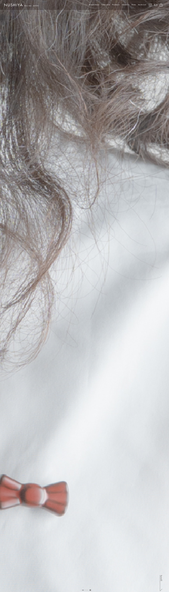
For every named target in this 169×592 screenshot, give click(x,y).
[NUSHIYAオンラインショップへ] (161, 5)
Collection (105, 5)
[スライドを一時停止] (90, 590)
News (134, 5)
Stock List (142, 5)
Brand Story (94, 5)
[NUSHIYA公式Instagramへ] (150, 5)
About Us (125, 5)
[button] (81, 590)
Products (116, 5)
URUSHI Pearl (148, 35)
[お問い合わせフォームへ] (155, 5)
